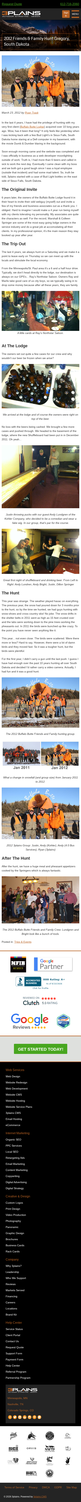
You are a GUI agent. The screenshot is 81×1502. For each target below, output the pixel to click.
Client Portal (13, 1335)
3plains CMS (13, 1112)
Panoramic (12, 1227)
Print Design (13, 1208)
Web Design (13, 1076)
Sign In (66, 14)
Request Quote (12, 4)
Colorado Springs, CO (21, 1410)
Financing (11, 1296)
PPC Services (14, 1145)
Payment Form (14, 1359)
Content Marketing (17, 1169)
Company (12, 1259)
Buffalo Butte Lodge (32, 126)
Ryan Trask (31, 112)
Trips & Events (22, 941)
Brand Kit (11, 1314)
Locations (11, 1308)
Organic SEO (13, 1139)
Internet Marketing (18, 1133)
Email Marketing (15, 1163)
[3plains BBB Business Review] (40, 989)
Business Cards (15, 1245)
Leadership (12, 1271)
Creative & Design (18, 1196)
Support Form (14, 1353)
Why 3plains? (14, 1265)
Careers (10, 1302)
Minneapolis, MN (18, 1398)
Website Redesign (16, 1082)
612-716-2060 (69, 4)
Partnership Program (18, 1377)
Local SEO (12, 1151)
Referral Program (16, 1371)
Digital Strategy (15, 1188)
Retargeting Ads (15, 1157)
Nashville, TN (15, 1404)
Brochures (12, 1239)
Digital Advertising (16, 1182)
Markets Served (15, 1290)
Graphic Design (15, 1233)
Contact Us (12, 1341)
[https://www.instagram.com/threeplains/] (29, 1415)
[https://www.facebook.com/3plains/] (10, 1415)
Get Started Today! (40, 1049)
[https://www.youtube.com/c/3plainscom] (24, 1415)
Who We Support (16, 1278)
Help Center (14, 1322)
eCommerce (13, 1125)
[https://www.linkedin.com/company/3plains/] (19, 1415)
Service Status (14, 1329)
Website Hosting (15, 1100)
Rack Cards (13, 1251)
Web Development (17, 1088)
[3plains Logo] (21, 14)
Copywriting (13, 1176)
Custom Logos (14, 1202)
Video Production (16, 1214)
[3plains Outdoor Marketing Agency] (40, 1390)
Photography (13, 1220)
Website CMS (14, 1094)
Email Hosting (14, 1119)
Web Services (15, 1070)
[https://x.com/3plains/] (14, 1415)
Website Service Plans (19, 1106)
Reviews (11, 1284)
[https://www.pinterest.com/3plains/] (34, 1415)
